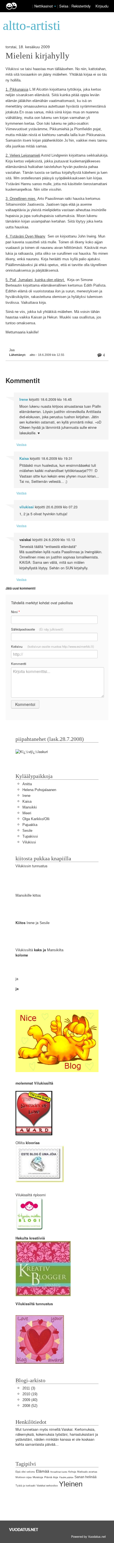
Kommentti (18, 663)
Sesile (27, 830)
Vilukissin (23, 866)
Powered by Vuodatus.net (88, 1536)
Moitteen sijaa (23, 1477)
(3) (28, 1388)
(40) (29, 1400)
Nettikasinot (43, 6)
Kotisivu (52, 646)
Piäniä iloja (51, 1477)
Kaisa (24, 458)
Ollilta (20, 1143)
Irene (23, 399)
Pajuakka (29, 825)
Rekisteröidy (80, 6)
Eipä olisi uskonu (25, 1471)
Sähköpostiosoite (37, 629)
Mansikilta (55, 950)
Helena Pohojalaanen (39, 790)
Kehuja (72, 1471)
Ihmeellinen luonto (58, 1472)
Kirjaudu (101, 6)
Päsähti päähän (66, 1477)
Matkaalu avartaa (87, 1471)
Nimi (15, 611)
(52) (29, 1406)
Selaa (64, 6)
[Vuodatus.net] (23, 1529)
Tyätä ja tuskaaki (25, 1485)
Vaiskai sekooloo (47, 1485)
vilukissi (26, 506)
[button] (55, 6)
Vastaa (21, 444)
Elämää (42, 1471)
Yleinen (70, 1484)
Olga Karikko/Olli (36, 819)
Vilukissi (29, 842)
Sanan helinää (85, 1477)
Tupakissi (30, 836)
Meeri (26, 813)
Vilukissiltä (24, 950)
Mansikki (29, 807)
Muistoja (38, 1477)
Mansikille (23, 895)
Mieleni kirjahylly (37, 56)
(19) (29, 1394)
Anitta (27, 784)
